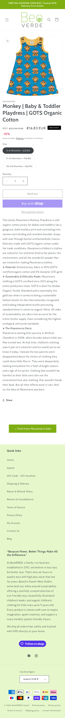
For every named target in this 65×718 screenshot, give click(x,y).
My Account (13, 523)
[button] (7, 20)
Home (10, 459)
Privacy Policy (14, 515)
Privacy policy (54, 705)
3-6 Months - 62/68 (20, 151)
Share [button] (9, 400)
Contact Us (13, 530)
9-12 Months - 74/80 (20, 159)
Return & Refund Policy (20, 491)
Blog (9, 538)
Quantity (7, 174)
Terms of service (14, 710)
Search (11, 467)
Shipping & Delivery (18, 483)
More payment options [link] (32, 212)
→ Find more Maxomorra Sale (32, 428)
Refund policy (38, 705)
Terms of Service (16, 507)
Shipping (20, 138)
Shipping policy (32, 710)
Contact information (51, 710)
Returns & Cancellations (20, 499)
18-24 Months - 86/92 (21, 167)
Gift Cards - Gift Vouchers (21, 475)
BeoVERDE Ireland (20, 705)
